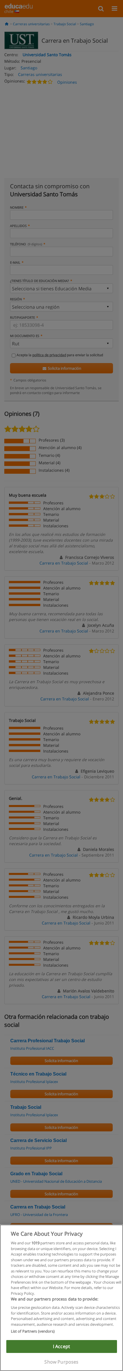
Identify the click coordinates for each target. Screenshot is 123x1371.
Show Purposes (61, 1362)
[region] (61, 1298)
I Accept (61, 1346)
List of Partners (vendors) (33, 1331)
